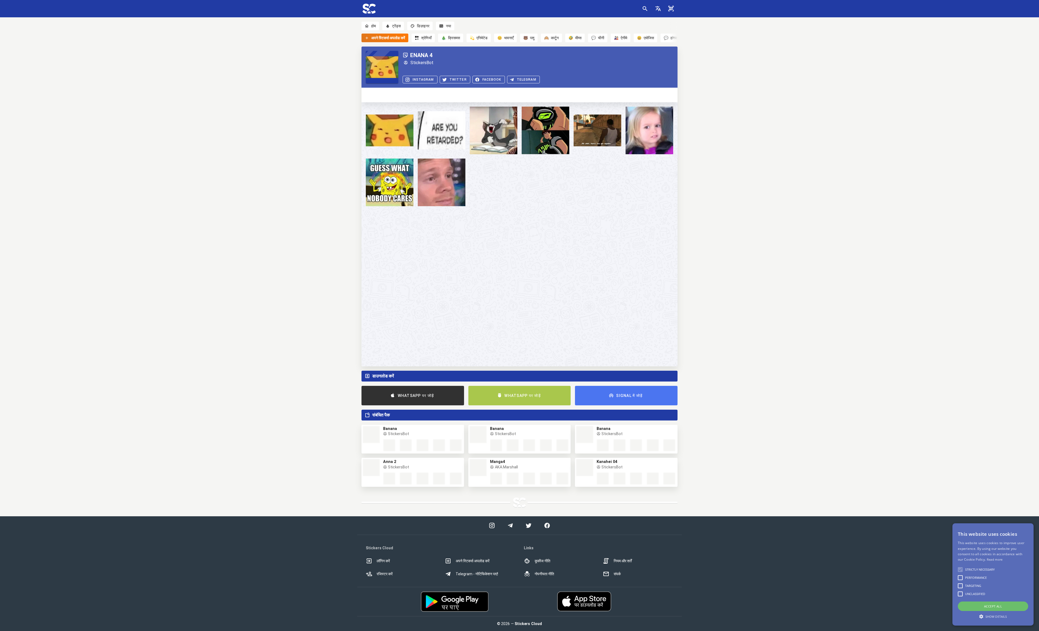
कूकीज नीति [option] (542, 561)
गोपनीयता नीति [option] (544, 574)
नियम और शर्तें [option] (623, 561)
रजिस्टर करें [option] (385, 574)
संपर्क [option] (617, 574)
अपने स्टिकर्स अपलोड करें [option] (472, 561)
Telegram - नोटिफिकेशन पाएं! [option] (477, 574)
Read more (995, 559)
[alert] (993, 574)
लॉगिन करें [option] (383, 561)
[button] (658, 8)
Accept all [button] (993, 606)
